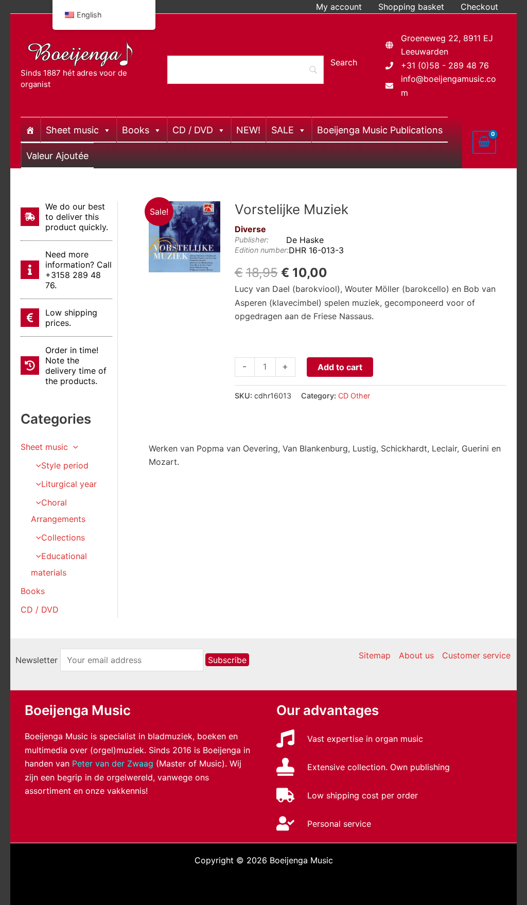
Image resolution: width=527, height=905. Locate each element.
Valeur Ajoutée (57, 155)
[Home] (30, 130)
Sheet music (72, 130)
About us (416, 655)
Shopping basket (411, 7)
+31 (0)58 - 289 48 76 (445, 65)
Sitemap (375, 655)
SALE (282, 130)
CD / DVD (192, 130)
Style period (65, 465)
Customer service (476, 655)
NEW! (248, 130)
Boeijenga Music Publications (380, 130)
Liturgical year (69, 484)
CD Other (354, 395)
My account (339, 7)
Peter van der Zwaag (112, 763)
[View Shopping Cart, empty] (484, 142)
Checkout (479, 7)
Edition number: (262, 250)
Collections (63, 537)
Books (135, 130)
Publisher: (252, 239)
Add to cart (340, 367)
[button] (73, 447)
